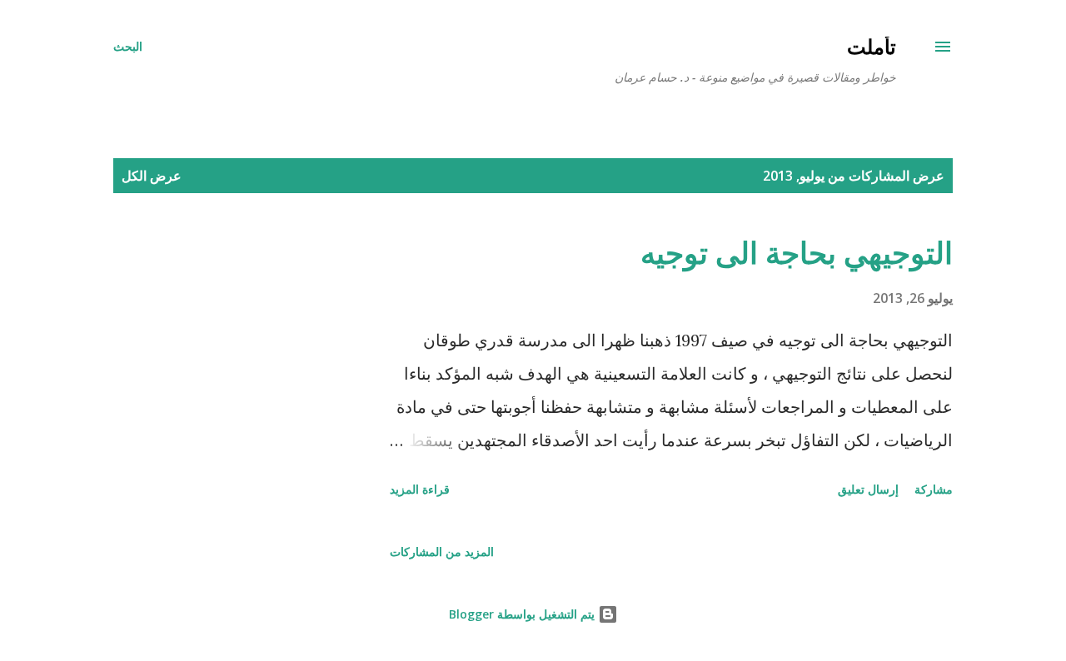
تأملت (871, 46)
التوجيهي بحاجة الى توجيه (796, 252)
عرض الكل (152, 175)
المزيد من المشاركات (442, 551)
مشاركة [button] (933, 489)
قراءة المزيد (420, 489)
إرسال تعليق (868, 489)
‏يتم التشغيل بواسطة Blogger (523, 614)
